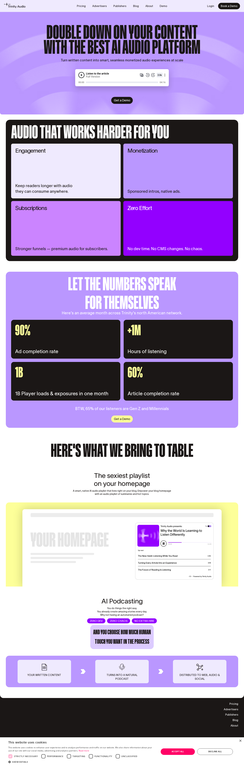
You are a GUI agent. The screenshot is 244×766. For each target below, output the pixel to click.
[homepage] (15, 6)
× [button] (240, 741)
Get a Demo (122, 100)
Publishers (231, 714)
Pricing (233, 703)
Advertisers (231, 709)
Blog (235, 720)
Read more (84, 750)
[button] (81, 762)
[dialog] (122, 751)
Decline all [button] (215, 751)
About (234, 725)
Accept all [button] (178, 751)
